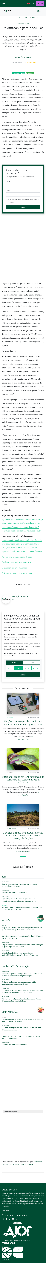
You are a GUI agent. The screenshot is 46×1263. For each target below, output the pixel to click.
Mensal (14, 662)
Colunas (10, 717)
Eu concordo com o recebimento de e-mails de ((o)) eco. (23, 200)
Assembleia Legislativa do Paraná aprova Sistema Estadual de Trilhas (21, 1028)
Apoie (40, 3)
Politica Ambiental (37, 18)
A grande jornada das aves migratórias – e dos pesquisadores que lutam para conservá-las (20, 899)
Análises (4, 905)
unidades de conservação (15, 966)
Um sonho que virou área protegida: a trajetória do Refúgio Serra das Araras (22, 908)
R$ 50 (27, 668)
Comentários (21, 584)
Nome (8, 181)
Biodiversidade (18, 18)
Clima (27, 18)
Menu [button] (39, 11)
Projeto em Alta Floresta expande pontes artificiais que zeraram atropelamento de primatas (22, 928)
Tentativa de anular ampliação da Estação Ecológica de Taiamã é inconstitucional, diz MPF (22, 991)
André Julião (23, 795)
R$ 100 (35, 668)
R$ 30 (19, 668)
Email (8, 190)
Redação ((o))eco (23, 57)
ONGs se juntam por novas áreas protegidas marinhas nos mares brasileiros (19, 983)
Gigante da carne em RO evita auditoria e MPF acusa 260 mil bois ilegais (22, 937)
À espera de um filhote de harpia (14, 892)
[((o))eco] (7, 10)
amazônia (16, 73)
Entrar (6, 1260)
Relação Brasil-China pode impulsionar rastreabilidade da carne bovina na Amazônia (20, 954)
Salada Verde (5, 882)
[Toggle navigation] (33, 3)
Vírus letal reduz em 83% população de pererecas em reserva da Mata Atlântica (23, 779)
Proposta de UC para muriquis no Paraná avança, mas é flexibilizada (21, 1037)
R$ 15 (10, 668)
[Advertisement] (23, 1083)
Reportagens (23, 24)
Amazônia (30, 73)
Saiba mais (5, 1210)
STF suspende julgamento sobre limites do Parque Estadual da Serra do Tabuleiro (21, 1000)
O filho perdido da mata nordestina (17, 573)
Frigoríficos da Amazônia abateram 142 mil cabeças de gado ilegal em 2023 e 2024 (22, 945)
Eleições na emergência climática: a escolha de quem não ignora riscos (23, 723)
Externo (10, 773)
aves (23, 73)
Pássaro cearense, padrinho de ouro (17, 556)
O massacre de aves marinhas (14, 567)
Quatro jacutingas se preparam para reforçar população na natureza (19, 885)
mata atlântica (10, 1012)
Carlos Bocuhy (23, 739)
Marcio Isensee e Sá (23, 851)
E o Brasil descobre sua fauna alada (17, 562)
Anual (31, 662)
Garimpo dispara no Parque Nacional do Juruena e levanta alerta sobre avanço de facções (23, 835)
